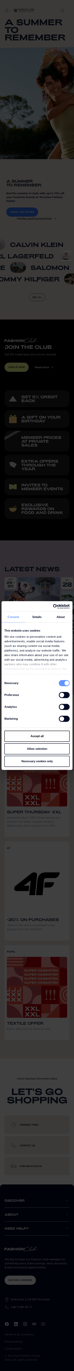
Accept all (37, 736)
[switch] (64, 695)
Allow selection (37, 748)
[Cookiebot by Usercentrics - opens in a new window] (53, 606)
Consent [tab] (13, 617)
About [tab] (61, 617)
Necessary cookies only (37, 761)
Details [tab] (37, 617)
